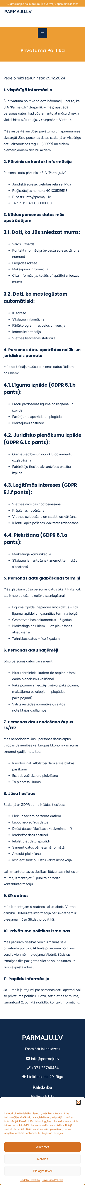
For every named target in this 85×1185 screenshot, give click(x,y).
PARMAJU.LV (18, 11)
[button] (78, 1102)
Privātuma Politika (52, 1180)
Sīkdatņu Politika (30, 1180)
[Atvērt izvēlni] (42, 33)
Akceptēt (42, 1147)
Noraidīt (42, 1159)
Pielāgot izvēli (42, 1171)
